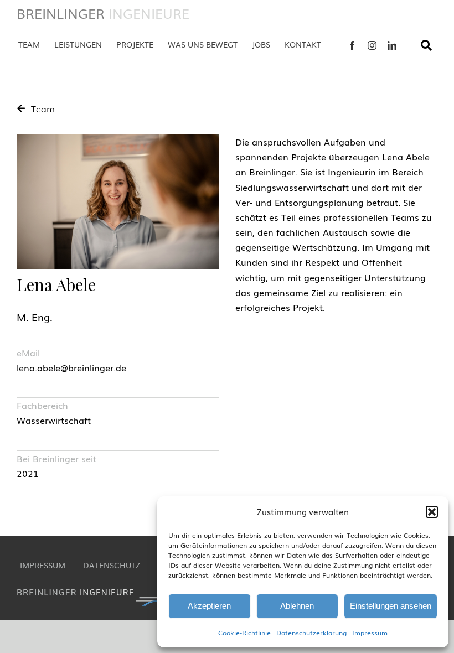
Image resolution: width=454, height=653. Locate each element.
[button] (431, 511)
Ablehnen (297, 605)
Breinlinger (103, 13)
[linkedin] (392, 45)
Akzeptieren (209, 605)
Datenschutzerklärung (311, 633)
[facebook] (352, 45)
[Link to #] (426, 45)
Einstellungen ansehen (390, 605)
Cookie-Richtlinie (244, 633)
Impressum (370, 633)
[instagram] (372, 45)
